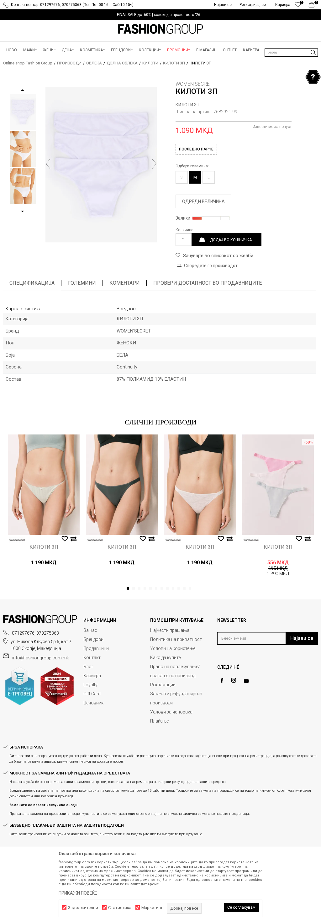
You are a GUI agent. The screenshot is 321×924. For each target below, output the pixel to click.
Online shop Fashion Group (27, 63)
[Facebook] (222, 680)
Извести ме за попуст (272, 126)
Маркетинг (152, 907)
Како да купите (165, 657)
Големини (82, 283)
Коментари (124, 283)
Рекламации (163, 684)
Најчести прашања (169, 630)
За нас (90, 630)
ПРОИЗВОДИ (69, 63)
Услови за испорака (171, 711)
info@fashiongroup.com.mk (40, 657)
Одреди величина (203, 201)
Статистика (119, 907)
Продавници (96, 648)
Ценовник (93, 702)
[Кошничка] (313, 6)
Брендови (93, 639)
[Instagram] (233, 680)
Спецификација (32, 283)
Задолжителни (83, 907)
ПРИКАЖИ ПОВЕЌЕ (78, 893)
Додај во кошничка (231, 239)
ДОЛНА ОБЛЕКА (122, 63)
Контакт (92, 657)
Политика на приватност (176, 639)
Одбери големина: (192, 166)
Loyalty (90, 684)
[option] (160, 14)
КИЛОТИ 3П (174, 63)
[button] (291, 52)
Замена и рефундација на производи (176, 698)
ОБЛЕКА (94, 63)
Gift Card (92, 693)
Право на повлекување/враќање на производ (175, 671)
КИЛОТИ (150, 63)
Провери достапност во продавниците (207, 283)
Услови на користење (172, 648)
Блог (88, 666)
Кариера (92, 675)
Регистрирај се (252, 5)
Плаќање (159, 720)
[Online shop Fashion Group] (160, 29)
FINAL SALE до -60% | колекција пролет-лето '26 (158, 15)
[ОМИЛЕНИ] (298, 6)
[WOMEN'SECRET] (17, 540)
